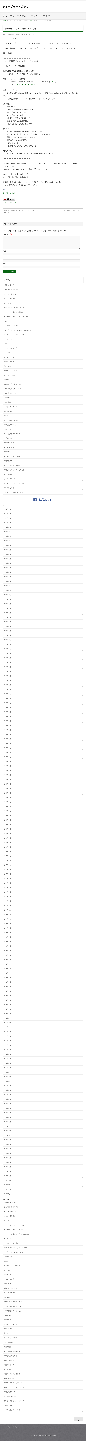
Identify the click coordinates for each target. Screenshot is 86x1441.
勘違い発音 (7, 366)
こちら (52, 82)
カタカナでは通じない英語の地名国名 (16, 317)
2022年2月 (7, 631)
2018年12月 (8, 802)
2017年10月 (8, 865)
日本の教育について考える (12, 393)
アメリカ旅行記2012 (10, 294)
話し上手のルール (10, 479)
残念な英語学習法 (10, 425)
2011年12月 (8, 1180)
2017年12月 (8, 856)
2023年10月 (8, 541)
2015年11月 (8, 968)
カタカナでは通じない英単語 (13, 312)
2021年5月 (7, 671)
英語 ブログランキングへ (10, 202)
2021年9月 (7, 653)
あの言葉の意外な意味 (11, 289)
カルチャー (7, 321)
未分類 (6, 416)
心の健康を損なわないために (13, 389)
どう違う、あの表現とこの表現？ (15, 334)
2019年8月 (7, 766)
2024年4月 (7, 514)
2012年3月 (7, 1167)
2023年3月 (7, 572)
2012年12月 (8, 1126)
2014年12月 (8, 1018)
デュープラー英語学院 (15, 6)
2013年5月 (7, 1104)
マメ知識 (7, 353)
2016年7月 (7, 932)
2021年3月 (7, 680)
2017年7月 (7, 878)
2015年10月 (8, 973)
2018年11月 (8, 806)
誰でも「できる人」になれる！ (14, 483)
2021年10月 (8, 649)
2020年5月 (7, 725)
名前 (5, 251)
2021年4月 (7, 676)
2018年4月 (7, 838)
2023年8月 (7, 550)
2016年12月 (8, 910)
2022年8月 (7, 604)
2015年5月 (7, 995)
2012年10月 (8, 1135)
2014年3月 (7, 1059)
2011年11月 (7, 1185)
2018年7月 (7, 824)
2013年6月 (7, 1099)
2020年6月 (7, 721)
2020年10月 (8, 703)
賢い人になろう (9, 488)
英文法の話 (7, 452)
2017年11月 (8, 860)
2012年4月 (7, 1162)
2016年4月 (7, 946)
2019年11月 (8, 752)
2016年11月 (8, 914)
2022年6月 (7, 613)
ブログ (41, 34)
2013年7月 (7, 1095)
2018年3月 (7, 842)
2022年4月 (7, 622)
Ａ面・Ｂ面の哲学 (10, 285)
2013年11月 (8, 1077)
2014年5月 (7, 1050)
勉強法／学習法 (9, 362)
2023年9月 (7, 545)
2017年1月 (7, 905)
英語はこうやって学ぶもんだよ (14, 470)
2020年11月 (8, 698)
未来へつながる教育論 (11, 420)
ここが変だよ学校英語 (11, 325)
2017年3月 (7, 896)
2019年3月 (7, 788)
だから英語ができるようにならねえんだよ (18, 330)
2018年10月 (8, 811)
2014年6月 (7, 1045)
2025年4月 (7, 509)
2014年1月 (7, 1068)
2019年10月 (8, 757)
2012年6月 (7, 1153)
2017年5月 (7, 887)
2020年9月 (7, 707)
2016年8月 (7, 928)
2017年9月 (7, 869)
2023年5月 (7, 563)
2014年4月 (7, 1054)
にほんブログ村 (9, 193)
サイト (5, 264)
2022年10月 (8, 595)
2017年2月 (7, 901)
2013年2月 (7, 1117)
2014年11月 (8, 1023)
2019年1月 (7, 797)
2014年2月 (7, 1063)
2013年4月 (7, 1108)
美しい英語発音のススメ (12, 434)
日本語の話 (7, 398)
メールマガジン (9, 357)
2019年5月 (7, 779)
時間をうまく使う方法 (11, 407)
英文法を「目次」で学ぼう (12, 456)
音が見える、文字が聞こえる (13, 492)
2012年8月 (7, 1144)
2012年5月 (7, 1158)
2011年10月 (8, 1189)
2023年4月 (7, 568)
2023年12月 (8, 532)
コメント (7, 234)
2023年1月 (7, 581)
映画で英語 (7, 402)
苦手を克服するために (11, 438)
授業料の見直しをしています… (73, 210)
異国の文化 (7, 429)
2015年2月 (7, 1009)
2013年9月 (7, 1086)
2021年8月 (7, 658)
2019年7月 (7, 770)
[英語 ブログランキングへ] (9, 199)
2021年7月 (7, 662)
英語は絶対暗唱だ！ (10, 474)
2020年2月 (7, 739)
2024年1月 (7, 527)
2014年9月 (7, 1031)
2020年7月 (7, 716)
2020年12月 (8, 694)
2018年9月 (7, 815)
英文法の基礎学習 (10, 447)
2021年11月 (8, 644)
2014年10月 (8, 1027)
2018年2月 (7, 847)
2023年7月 (7, 554)
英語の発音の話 (9, 461)
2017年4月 (7, 892)
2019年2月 (7, 793)
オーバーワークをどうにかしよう (15, 308)
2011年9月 (7, 1194)
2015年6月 (7, 991)
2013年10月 (8, 1081)
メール (5, 257)
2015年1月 (7, 1014)
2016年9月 (7, 923)
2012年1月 (7, 1176)
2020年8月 (7, 712)
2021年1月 (7, 689)
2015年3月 (7, 1005)
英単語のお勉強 (9, 443)
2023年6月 (7, 559)
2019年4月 (7, 784)
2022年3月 (7, 626)
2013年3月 (7, 1113)
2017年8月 (7, 874)
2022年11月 (8, 590)
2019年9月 (7, 761)
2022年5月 (7, 617)
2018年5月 (7, 833)
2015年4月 (7, 1000)
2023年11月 (8, 536)
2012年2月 (7, 1171)
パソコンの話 (8, 339)
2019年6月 (7, 775)
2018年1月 (7, 851)
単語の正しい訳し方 (10, 371)
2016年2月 (7, 955)
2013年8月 (7, 1090)
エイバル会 (7, 303)
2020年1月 (7, 743)
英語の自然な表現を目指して (13, 465)
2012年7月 (7, 1149)
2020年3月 (7, 734)
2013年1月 (7, 1122)
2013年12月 (8, 1072)
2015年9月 (7, 977)
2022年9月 (7, 599)
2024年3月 (7, 518)
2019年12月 (8, 748)
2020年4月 (7, 730)
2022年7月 (7, 608)
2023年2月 (7, 577)
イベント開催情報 (10, 298)
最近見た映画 (8, 411)
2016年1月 (7, 959)
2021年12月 (8, 640)
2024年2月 (7, 523)
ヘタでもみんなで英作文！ (12, 348)
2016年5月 (7, 941)
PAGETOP (78, 1419)
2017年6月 (7, 883)
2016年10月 (8, 919)
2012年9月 (7, 1140)
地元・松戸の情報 (10, 375)
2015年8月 (7, 982)
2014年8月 (7, 1036)
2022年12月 (8, 586)
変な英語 (7, 380)
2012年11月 (8, 1131)
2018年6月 (7, 829)
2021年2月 (7, 685)
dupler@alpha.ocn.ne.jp (26, 84)
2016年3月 (7, 950)
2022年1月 (7, 635)
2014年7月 (7, 1041)
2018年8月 (7, 820)
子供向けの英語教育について (13, 384)
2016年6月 (7, 937)
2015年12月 (8, 964)
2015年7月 (7, 986)
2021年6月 (7, 667)
